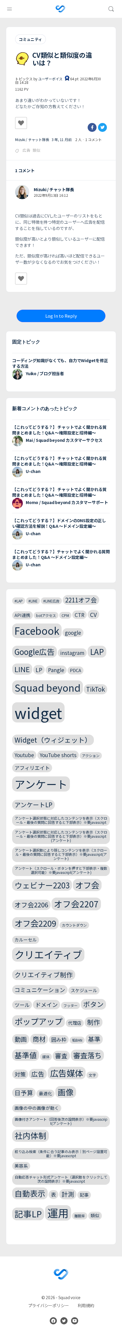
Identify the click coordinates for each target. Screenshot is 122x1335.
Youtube (24, 755)
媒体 (45, 1056)
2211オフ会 (81, 599)
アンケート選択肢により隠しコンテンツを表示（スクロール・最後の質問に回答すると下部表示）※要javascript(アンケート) (61, 854)
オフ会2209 (35, 923)
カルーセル (26, 939)
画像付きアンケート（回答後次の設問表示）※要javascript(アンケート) (61, 1121)
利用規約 (86, 1305)
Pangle (56, 670)
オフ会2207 (76, 904)
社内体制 (30, 1135)
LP (39, 670)
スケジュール (84, 990)
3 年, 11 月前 (62, 139)
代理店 (74, 1023)
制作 (93, 1022)
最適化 (45, 1093)
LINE (22, 669)
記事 (84, 1195)
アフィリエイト (32, 767)
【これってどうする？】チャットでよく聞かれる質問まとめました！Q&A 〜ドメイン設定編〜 (61, 554)
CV (93, 614)
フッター (70, 1005)
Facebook (37, 630)
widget (38, 712)
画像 (66, 1092)
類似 (36, 150)
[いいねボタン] (21, 123)
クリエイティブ (48, 954)
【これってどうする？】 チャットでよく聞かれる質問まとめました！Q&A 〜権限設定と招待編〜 (59, 430)
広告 (26, 150)
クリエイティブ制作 (44, 974)
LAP (97, 651)
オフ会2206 (31, 904)
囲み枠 (58, 1039)
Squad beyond (48, 687)
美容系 (21, 1166)
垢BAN (77, 1040)
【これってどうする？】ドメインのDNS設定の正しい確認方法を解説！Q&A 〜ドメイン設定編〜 (59, 523)
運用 (58, 1212)
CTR (79, 614)
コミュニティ (30, 39)
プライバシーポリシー (48, 1305)
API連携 (22, 615)
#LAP (19, 600)
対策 (20, 1074)
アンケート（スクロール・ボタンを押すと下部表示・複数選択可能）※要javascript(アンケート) (61, 870)
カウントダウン (74, 925)
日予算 (24, 1092)
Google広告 (34, 651)
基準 (94, 1039)
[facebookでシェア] (92, 127)
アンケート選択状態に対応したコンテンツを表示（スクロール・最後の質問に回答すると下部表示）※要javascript (61, 820)
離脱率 (79, 1215)
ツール (22, 1004)
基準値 (26, 1055)
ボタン (93, 1004)
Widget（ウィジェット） (53, 740)
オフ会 (87, 885)
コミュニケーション (40, 990)
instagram (72, 652)
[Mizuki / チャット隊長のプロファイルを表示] (22, 192)
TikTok (95, 689)
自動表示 (30, 1193)
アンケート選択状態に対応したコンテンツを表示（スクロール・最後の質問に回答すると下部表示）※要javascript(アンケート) (61, 836)
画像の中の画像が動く (37, 1108)
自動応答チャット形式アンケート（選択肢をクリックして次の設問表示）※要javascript (61, 1179)
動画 (21, 1039)
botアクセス (46, 615)
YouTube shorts (58, 755)
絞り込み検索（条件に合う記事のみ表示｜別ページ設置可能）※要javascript (61, 1153)
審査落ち (87, 1055)
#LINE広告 (51, 600)
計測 (68, 1193)
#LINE (33, 600)
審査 (61, 1055)
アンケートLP (33, 804)
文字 (92, 1074)
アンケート (41, 784)
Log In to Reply (61, 316)
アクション (90, 755)
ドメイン (46, 1004)
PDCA (75, 670)
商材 (39, 1038)
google (73, 632)
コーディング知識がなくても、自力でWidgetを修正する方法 (60, 363)
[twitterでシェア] (102, 127)
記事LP (28, 1214)
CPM (65, 615)
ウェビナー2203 (42, 885)
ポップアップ (38, 1021)
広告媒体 (66, 1073)
